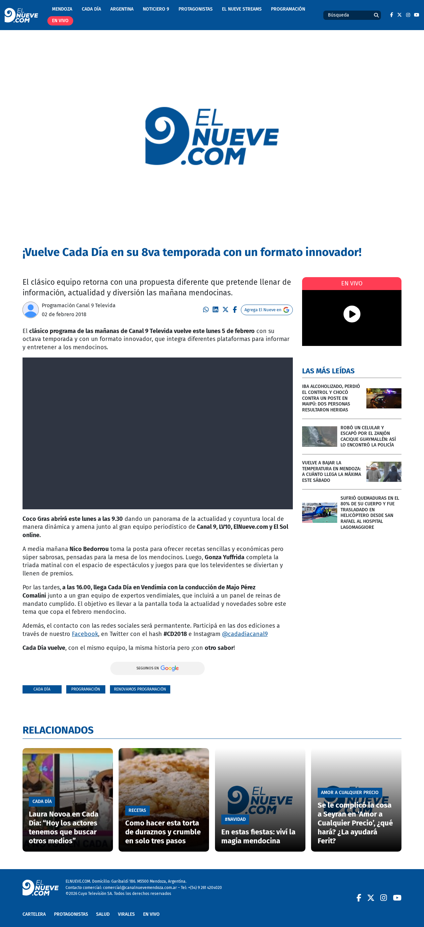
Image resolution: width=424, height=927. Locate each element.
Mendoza (62, 9)
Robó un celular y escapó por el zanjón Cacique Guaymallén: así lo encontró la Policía (368, 436)
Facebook (85, 634)
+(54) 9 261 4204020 (205, 887)
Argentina (121, 9)
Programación (288, 9)
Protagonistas (196, 9)
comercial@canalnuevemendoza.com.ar (140, 887)
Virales (126, 914)
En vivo (60, 20)
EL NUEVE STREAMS (242, 9)
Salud (103, 914)
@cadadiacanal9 (245, 634)
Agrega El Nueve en (263, 309)
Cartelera (34, 914)
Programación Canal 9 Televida (79, 305)
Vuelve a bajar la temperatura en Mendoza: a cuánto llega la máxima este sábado (331, 471)
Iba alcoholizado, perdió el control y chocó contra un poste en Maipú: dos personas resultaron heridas (331, 398)
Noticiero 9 (156, 9)
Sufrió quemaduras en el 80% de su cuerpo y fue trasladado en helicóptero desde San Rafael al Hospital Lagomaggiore (370, 512)
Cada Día (91, 9)
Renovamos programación (140, 689)
